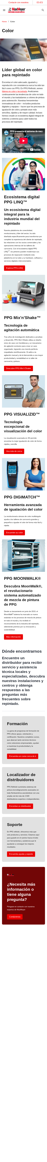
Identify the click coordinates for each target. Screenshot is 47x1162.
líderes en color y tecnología (14, 91)
